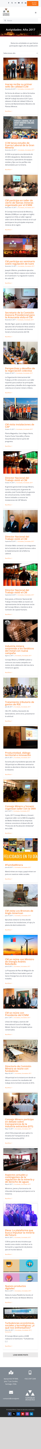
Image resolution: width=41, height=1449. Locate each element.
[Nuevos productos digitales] (20, 1270)
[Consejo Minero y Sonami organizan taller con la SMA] (20, 791)
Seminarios (8, 1332)
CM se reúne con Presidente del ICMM (17, 1014)
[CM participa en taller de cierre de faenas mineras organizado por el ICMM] (20, 185)
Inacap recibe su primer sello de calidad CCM (18, 85)
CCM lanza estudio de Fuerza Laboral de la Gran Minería (19, 145)
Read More (8, 111)
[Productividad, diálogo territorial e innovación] (20, 737)
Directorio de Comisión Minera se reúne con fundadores (18, 1069)
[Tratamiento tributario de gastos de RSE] (20, 688)
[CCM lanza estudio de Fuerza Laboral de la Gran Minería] (20, 127)
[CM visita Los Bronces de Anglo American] (20, 895)
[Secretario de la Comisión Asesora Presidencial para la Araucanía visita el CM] (20, 298)
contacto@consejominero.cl (13, 1398)
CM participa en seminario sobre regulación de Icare (20, 262)
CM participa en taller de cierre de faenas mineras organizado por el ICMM (19, 203)
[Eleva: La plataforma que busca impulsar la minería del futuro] (20, 1215)
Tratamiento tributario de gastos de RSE (19, 703)
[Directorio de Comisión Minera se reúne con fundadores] (20, 1051)
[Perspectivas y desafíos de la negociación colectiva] (20, 353)
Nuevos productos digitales (15, 1287)
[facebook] (8, 3)
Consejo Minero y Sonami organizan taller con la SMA (20, 807)
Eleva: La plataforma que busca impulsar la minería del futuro (19, 1233)
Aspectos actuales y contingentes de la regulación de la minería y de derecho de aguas (19, 1178)
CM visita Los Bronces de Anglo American (19, 912)
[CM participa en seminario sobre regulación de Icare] (20, 246)
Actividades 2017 (29, 89)
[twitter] (12, 3)
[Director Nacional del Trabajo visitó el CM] (20, 462)
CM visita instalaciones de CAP (19, 425)
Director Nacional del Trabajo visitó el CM (17, 479)
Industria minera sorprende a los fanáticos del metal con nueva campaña (19, 650)
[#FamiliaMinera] (20, 849)
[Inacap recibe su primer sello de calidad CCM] (20, 69)
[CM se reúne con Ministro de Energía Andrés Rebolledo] (20, 945)
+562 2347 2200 (30, 1379)
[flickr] (15, 3)
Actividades (21, 89)
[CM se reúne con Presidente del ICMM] (20, 998)
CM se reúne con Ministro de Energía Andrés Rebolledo (19, 962)
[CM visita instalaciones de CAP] (20, 409)
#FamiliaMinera (14, 865)
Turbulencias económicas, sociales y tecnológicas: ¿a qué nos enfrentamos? (20, 1325)
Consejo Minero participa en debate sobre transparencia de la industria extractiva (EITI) (19, 1123)
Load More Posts (20, 1355)
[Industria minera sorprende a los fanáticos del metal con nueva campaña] (20, 631)
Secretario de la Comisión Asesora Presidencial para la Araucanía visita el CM (20, 315)
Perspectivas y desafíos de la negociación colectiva (20, 369)
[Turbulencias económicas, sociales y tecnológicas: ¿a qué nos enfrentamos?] (20, 1313)
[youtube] (19, 3)
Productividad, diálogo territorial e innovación (18, 754)
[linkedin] (25, 3)
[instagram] (22, 3)
